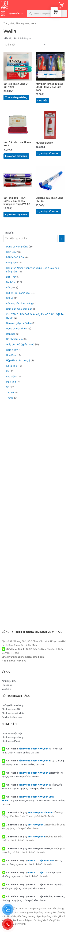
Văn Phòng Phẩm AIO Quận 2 (34, 772)
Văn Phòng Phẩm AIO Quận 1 (34, 760)
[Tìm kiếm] (62, 238)
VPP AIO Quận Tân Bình (40, 812)
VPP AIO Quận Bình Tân (41, 860)
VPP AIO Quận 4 (36, 836)
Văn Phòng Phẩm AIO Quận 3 (34, 784)
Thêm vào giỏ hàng (16, 97)
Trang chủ (8, 23)
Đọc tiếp (42, 100)
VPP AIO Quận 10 (37, 872)
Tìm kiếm (8, 232)
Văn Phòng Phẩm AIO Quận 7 (34, 748)
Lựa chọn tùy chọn (16, 156)
